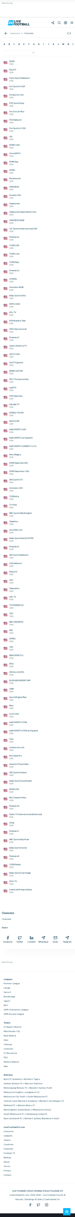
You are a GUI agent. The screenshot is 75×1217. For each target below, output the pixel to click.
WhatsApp (43, 942)
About (6, 1162)
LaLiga (7, 988)
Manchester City (12, 1031)
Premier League (12, 983)
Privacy (7, 1170)
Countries (8, 1144)
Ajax (6, 1066)
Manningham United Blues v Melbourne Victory (27, 1109)
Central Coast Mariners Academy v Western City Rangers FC (34, 1101)
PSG (6, 1057)
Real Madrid (10, 1035)
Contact (7, 1175)
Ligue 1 (7, 1001)
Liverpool (8, 1048)
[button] (69, 33)
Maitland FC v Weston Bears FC (19, 1105)
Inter (6, 1040)
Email (55, 942)
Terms (7, 1166)
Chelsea (8, 1044)
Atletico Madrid (11, 1062)
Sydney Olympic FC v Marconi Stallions (23, 1083)
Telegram (67, 942)
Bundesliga (9, 996)
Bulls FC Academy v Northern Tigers (22, 1079)
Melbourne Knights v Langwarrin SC (22, 1092)
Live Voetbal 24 (37, 1190)
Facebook (8, 942)
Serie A (7, 992)
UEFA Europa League (14, 1014)
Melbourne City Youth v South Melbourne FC (26, 1096)
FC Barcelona (10, 1053)
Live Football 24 (20, 1190)
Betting (7, 1157)
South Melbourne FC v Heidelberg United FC (26, 1114)
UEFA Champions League (16, 1009)
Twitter (19, 942)
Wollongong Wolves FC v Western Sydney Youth (28, 1088)
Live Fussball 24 (54, 1190)
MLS (6, 1005)
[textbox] (19, 51)
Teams (7, 1140)
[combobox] (20, 53)
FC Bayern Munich (12, 1027)
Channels (8, 1149)
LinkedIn (31, 942)
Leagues (8, 1135)
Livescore (8, 1131)
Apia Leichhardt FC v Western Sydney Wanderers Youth (31, 1118)
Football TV (9, 1153)
